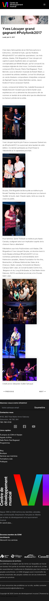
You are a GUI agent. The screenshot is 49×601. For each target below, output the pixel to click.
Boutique (3, 453)
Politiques (3, 462)
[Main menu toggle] (44, 4)
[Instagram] (15, 426)
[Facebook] (24, 426)
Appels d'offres (6, 437)
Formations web (6, 459)
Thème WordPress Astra (9, 596)
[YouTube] (33, 426)
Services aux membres (8, 456)
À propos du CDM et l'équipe (11, 435)
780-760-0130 (5, 422)
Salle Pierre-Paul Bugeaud (9, 440)
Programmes (5, 443)
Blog (1, 451)
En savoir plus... (6, 523)
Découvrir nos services (9, 540)
